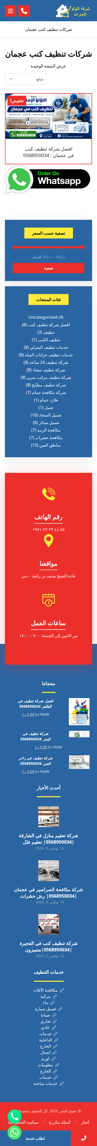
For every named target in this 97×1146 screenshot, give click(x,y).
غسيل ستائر (49, 422)
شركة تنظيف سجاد (49, 370)
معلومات (45, 1065)
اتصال (45, 1052)
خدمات (45, 1033)
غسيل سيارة (45, 1009)
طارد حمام (49, 400)
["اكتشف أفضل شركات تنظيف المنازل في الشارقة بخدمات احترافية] (74, 10)
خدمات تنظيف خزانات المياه (49, 355)
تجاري (45, 1021)
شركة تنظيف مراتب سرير (49, 377)
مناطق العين (50, 445)
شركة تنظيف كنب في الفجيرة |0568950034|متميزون (49, 946)
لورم (45, 1058)
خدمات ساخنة (45, 1083)
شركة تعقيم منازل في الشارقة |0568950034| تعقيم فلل (48, 838)
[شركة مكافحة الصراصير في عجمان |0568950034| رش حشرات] (48, 870)
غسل (48, 407)
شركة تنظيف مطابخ (49, 385)
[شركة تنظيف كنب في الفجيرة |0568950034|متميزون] (48, 924)
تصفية (48, 267)
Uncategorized (42, 317)
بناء (45, 1002)
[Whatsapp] (14, 1132)
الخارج (45, 1046)
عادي (45, 1027)
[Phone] (14, 1116)
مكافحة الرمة (49, 430)
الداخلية (45, 1040)
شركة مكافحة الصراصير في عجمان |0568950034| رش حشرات (48, 892)
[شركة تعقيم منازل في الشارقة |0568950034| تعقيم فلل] (48, 816)
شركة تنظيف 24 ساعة (48, 362)
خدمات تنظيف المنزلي (49, 347)
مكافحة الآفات (45, 990)
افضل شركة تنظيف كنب (49, 325)
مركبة (45, 996)
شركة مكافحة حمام (49, 392)
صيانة (45, 1015)
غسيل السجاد (50, 415)
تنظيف (49, 332)
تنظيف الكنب (49, 340)
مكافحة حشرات (49, 437)
